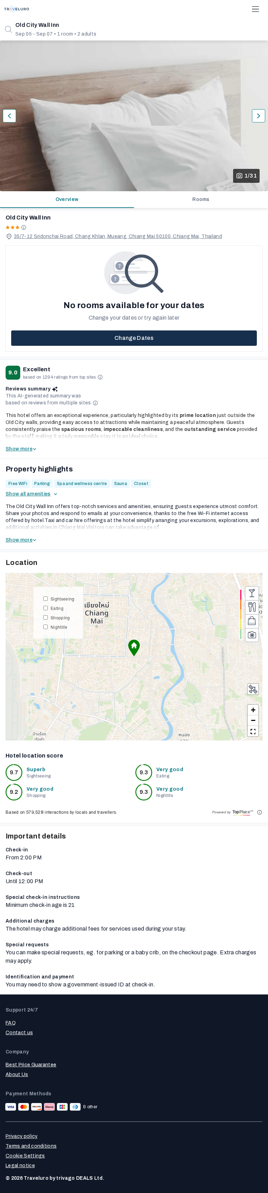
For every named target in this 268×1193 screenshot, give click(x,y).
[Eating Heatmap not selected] (252, 607)
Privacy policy (21, 1136)
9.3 (144, 772)
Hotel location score (34, 756)
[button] (134, 648)
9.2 (14, 792)
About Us (17, 1074)
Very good (169, 769)
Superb (36, 769)
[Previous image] (9, 115)
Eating (57, 608)
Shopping (60, 617)
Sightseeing (63, 599)
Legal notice (20, 1165)
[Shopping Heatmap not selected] (252, 621)
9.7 (14, 772)
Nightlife (59, 627)
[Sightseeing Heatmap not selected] (252, 635)
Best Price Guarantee (31, 1064)
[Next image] (258, 115)
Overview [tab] (67, 199)
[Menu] (255, 9)
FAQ (11, 1023)
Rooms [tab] (201, 199)
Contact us (19, 1032)
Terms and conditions (31, 1146)
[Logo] (16, 9)
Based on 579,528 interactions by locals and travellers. (61, 812)
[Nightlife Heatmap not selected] (252, 593)
